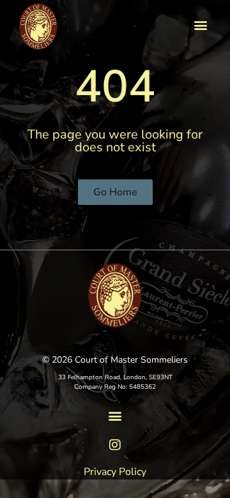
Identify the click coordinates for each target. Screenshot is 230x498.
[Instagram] (115, 445)
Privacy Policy (115, 472)
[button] (200, 24)
